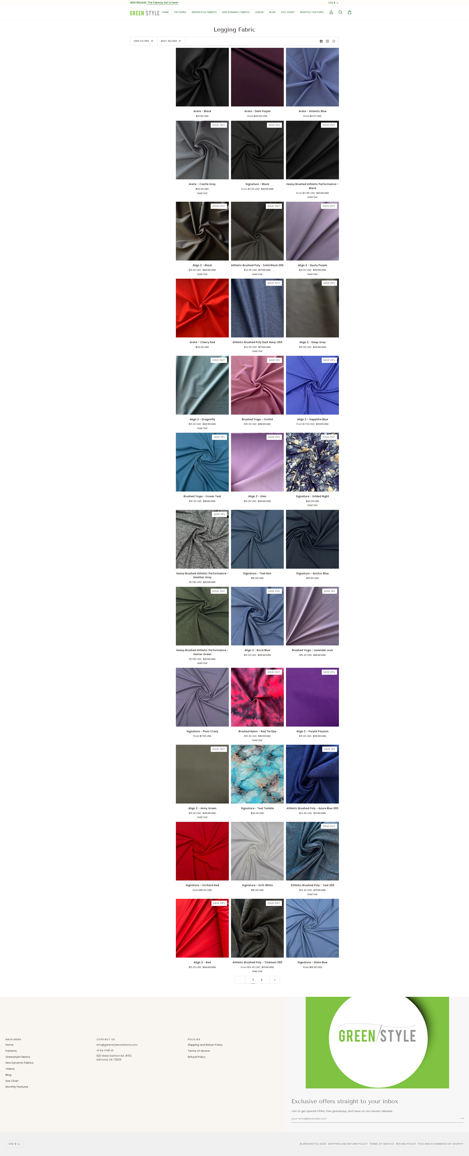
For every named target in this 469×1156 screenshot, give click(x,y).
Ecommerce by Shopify (447, 1144)
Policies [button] (194, 1039)
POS (421, 1144)
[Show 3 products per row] (327, 41)
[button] (180, 12)
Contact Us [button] (106, 1039)
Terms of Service (199, 1051)
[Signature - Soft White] (257, 851)
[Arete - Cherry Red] (202, 308)
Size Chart (12, 1081)
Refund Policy (196, 1057)
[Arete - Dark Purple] (257, 77)
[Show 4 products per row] (335, 41)
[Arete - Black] (202, 77)
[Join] (460, 1118)
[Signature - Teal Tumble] (257, 774)
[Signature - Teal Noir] (257, 539)
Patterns (11, 1051)
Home (9, 1045)
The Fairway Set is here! (162, 2)
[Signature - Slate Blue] (312, 928)
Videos (10, 1069)
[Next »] (275, 980)
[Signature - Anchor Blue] (312, 539)
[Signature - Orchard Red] (202, 851)
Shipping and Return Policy (205, 1045)
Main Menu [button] (13, 1039)
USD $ (331, 2)
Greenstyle (311, 1144)
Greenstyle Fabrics (17, 1057)
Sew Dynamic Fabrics (19, 1063)
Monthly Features (16, 1087)
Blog (8, 1075)
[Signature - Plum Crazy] (202, 697)
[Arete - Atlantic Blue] (312, 77)
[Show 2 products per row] (321, 41)
